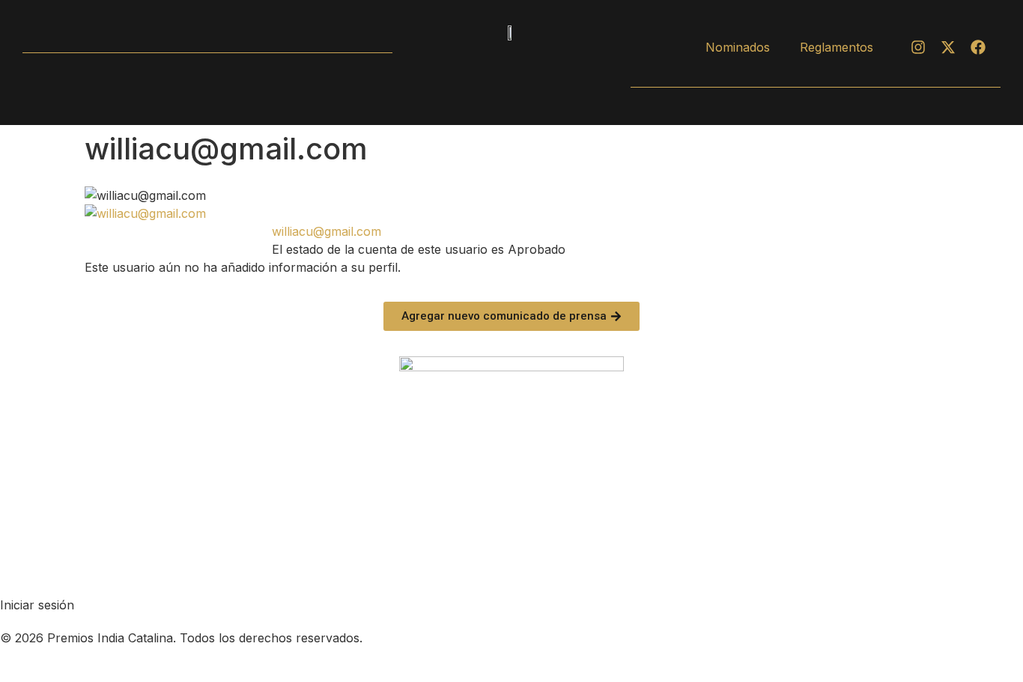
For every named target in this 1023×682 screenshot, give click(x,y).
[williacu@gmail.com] (145, 213)
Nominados (737, 47)
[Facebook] (978, 47)
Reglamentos (836, 47)
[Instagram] (918, 47)
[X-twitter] (948, 47)
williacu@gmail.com (326, 231)
